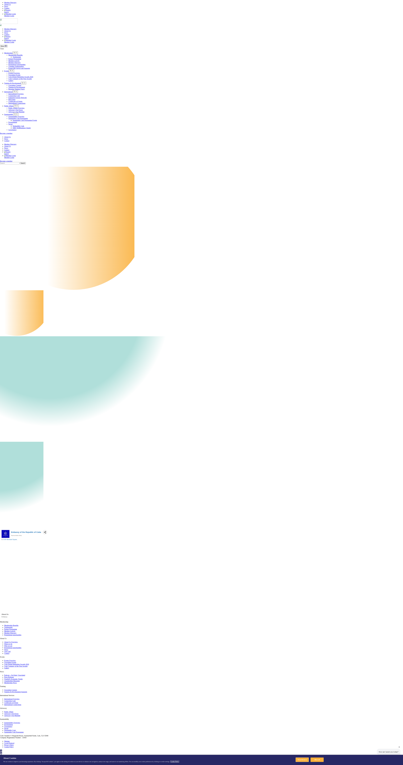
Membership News (10, 683)
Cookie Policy (9, 747)
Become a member (6, 133)
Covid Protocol (9, 743)
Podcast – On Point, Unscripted (14, 675)
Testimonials (17, 57)
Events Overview (14, 73)
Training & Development (12, 83)
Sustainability (8, 114)
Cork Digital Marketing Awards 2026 (20, 77)
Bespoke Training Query (16, 89)
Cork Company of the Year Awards (20, 79)
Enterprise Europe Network (17, 98)
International (8, 92)
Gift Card (7, 651)
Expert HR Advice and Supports (19, 68)
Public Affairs (8, 106)
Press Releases (9, 677)
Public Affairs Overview (16, 108)
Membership (8, 53)
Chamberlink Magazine (12, 681)
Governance (12, 130)
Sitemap (7, 741)
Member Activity (14, 61)
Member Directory (10, 2)
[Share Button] (45, 532)
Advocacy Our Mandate (16, 112)
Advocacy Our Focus (15, 110)
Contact (6, 8)
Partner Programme (14, 59)
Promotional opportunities (17, 64)
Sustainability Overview (16, 116)
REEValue (11, 99)
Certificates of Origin (15, 101)
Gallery (10, 81)
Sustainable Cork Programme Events (25, 120)
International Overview (16, 94)
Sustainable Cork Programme (18, 118)
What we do (8, 644)
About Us (7, 4)
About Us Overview (11, 642)
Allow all (317, 759)
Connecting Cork (14, 96)
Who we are (8, 646)
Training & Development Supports (15, 692)
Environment (12, 122)
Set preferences (302, 759)
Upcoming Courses (14, 85)
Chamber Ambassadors (16, 66)
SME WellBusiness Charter (22, 128)
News (6, 6)
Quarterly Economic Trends (13, 679)
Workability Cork (18, 126)
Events (6, 71)
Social (10, 124)
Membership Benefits (15, 55)
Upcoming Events (14, 75)
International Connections (16, 103)
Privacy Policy (9, 745)
